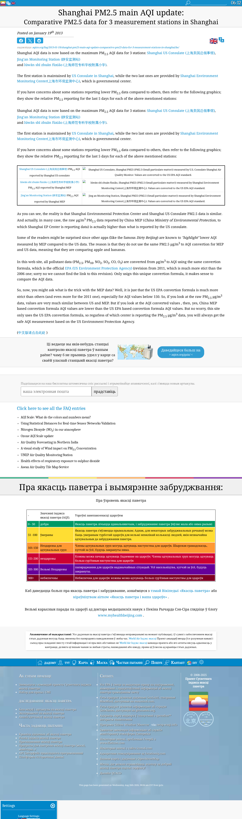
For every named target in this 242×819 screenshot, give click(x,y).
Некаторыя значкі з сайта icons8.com (126, 748)
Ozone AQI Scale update (37, 436)
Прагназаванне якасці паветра (40, 741)
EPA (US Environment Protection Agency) (98, 268)
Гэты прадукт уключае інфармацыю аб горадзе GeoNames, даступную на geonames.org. (133, 708)
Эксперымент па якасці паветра (41, 713)
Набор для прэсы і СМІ (35, 692)
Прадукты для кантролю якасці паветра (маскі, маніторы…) (52, 747)
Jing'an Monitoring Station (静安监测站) (48, 59)
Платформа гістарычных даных (41, 757)
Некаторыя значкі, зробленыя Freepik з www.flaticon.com (128, 741)
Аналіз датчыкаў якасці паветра (41, 717)
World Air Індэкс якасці (143, 638)
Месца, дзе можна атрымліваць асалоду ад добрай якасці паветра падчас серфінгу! (135, 766)
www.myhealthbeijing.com (120, 615)
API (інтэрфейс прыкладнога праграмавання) (51, 753)
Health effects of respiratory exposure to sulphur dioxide (60, 461)
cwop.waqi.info (166, 724)
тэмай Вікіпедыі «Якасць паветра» (180, 590)
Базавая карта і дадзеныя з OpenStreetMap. (130, 759)
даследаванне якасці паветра (45, 701)
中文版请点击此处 (31, 332)
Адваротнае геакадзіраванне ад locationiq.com (132, 753)
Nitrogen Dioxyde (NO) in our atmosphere (51, 430)
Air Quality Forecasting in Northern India (49, 442)
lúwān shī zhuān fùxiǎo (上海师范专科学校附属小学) (65, 64)
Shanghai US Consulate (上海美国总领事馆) (181, 53)
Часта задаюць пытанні (41, 725)
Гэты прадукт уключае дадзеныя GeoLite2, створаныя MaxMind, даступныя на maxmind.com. (137, 699)
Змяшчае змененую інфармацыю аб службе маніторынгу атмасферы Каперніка (131, 732)
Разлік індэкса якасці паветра (40, 738)
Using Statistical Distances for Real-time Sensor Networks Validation (68, 423)
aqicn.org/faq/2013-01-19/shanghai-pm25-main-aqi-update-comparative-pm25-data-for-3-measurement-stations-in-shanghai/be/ (105, 47)
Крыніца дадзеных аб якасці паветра (45, 734)
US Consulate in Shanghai (92, 75)
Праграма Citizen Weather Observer (124, 724)
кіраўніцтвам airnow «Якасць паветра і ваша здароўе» (120, 597)
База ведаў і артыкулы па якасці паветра (47, 709)
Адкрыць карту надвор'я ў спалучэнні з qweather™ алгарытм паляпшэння (135, 717)
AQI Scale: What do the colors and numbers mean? (56, 417)
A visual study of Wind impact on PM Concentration (58, 448)
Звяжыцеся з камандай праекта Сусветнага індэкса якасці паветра (55, 686)
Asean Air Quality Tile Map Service (45, 467)
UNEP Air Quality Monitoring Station (47, 455)
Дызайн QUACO (110, 773)
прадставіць (105, 391)
